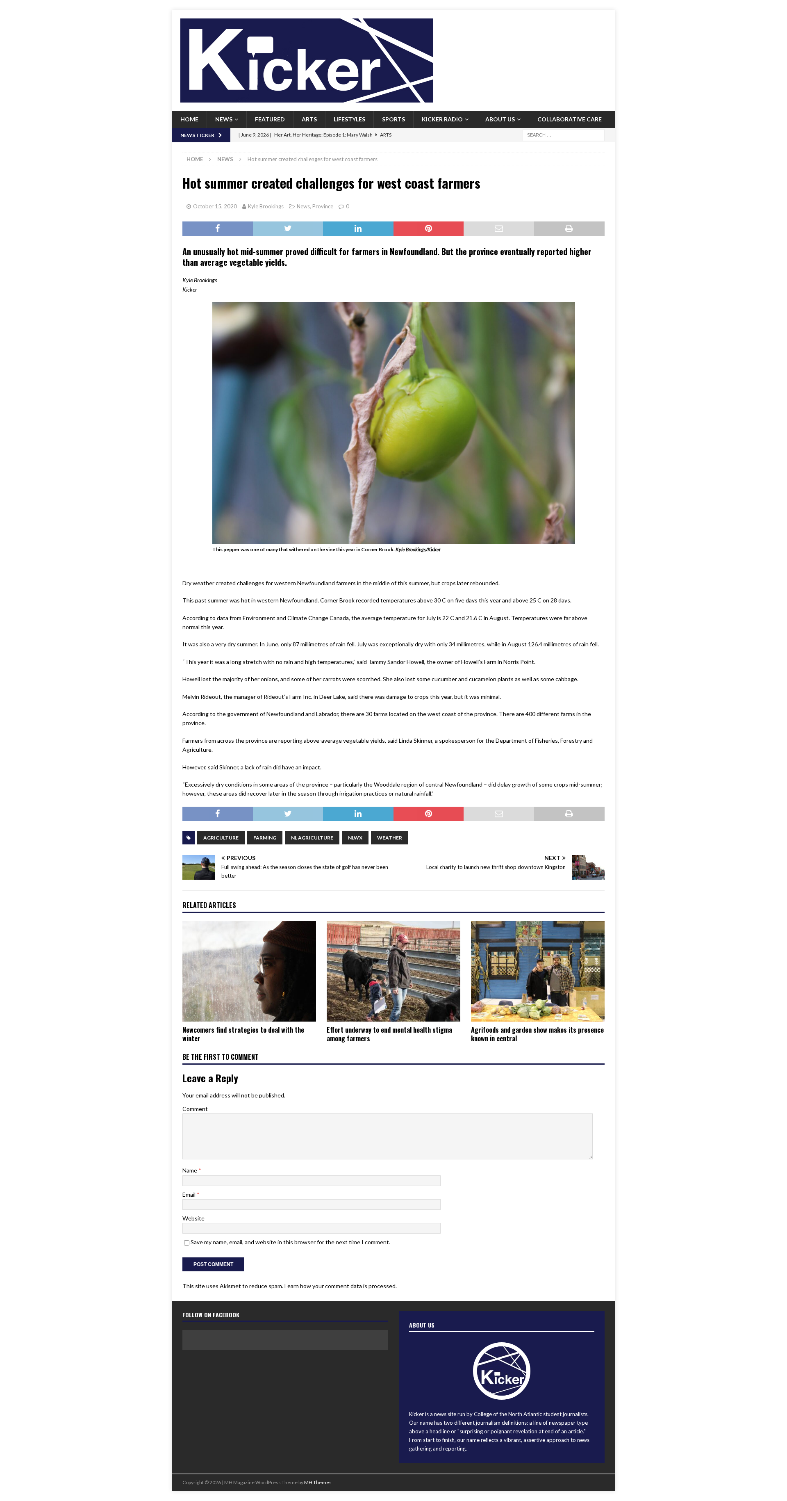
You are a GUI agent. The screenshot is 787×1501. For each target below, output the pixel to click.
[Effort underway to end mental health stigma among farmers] (393, 971)
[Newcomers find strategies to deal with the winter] (249, 971)
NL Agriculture (312, 838)
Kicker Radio (442, 119)
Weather (389, 838)
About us (500, 119)
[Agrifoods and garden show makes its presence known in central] (538, 971)
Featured (270, 119)
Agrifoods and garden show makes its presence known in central (537, 1034)
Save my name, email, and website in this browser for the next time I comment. (290, 1242)
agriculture (221, 838)
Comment (195, 1108)
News (223, 119)
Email (189, 1194)
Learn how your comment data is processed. (340, 1285)
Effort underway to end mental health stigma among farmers (389, 1034)
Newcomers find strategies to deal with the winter (243, 1034)
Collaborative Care (569, 119)
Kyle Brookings (266, 206)
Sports (393, 119)
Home (189, 119)
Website (193, 1218)
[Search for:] (564, 134)
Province (322, 206)
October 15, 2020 (215, 206)
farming (264, 838)
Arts (309, 119)
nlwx (355, 838)
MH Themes (318, 1482)
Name (190, 1170)
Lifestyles (349, 119)
